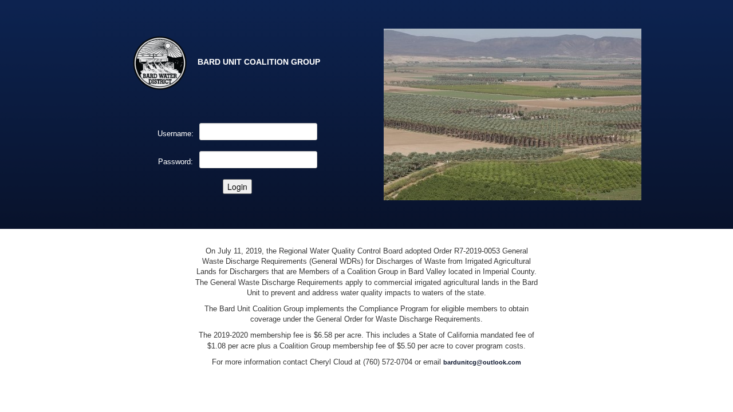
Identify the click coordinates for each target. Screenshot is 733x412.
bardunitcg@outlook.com (482, 362)
